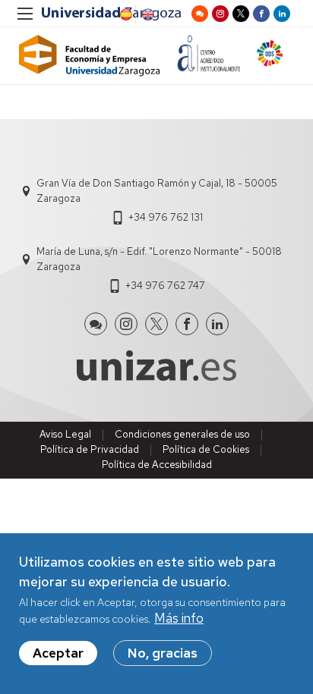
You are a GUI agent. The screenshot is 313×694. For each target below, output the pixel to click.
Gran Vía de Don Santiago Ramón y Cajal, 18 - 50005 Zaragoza (156, 191)
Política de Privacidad (89, 449)
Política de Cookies (206, 449)
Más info (179, 618)
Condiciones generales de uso (182, 434)
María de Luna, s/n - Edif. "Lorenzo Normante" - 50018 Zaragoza (159, 259)
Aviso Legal (65, 434)
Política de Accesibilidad (157, 464)
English (146, 14)
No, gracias (163, 653)
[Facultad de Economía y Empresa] (89, 56)
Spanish (124, 14)
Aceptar (58, 653)
